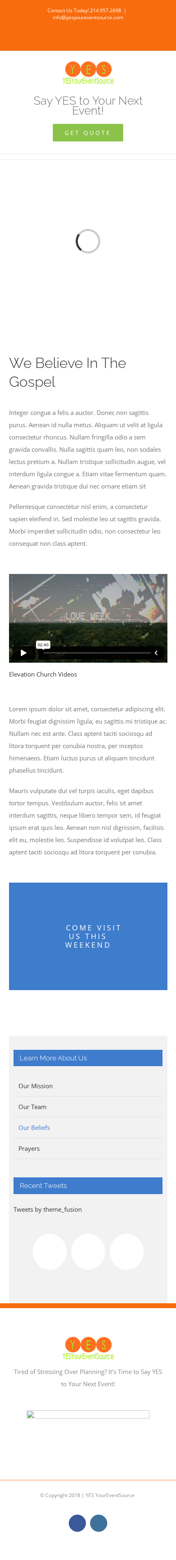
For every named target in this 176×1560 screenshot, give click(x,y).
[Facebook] (50, 1252)
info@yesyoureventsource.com (88, 17)
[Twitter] (127, 1252)
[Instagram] (88, 1252)
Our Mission (35, 1086)
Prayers (29, 1148)
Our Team (32, 1107)
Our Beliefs (34, 1127)
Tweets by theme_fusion (48, 1209)
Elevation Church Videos (43, 674)
